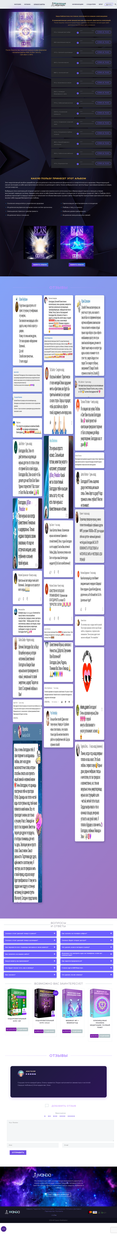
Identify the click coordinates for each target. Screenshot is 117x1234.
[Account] (109, 4)
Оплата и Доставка (73, 1209)
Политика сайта (48, 1209)
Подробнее (22, 1029)
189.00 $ (40, 1031)
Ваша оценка (60, 1113)
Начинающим (77, 4)
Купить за (103, 32)
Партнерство (50, 1211)
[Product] (17, 1002)
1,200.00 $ (12, 1029)
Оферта (29, 1209)
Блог (101, 4)
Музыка (27, 4)
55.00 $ (95, 1036)
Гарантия (36, 1209)
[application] (85, 32)
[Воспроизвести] (77, 32)
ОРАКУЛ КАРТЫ (39, 4)
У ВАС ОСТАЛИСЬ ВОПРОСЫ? (58, 1195)
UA (52, 1215)
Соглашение (60, 1209)
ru (55, 1215)
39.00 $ (67, 1031)
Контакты (59, 1211)
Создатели (91, 4)
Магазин (17, 4)
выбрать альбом (40, 265)
